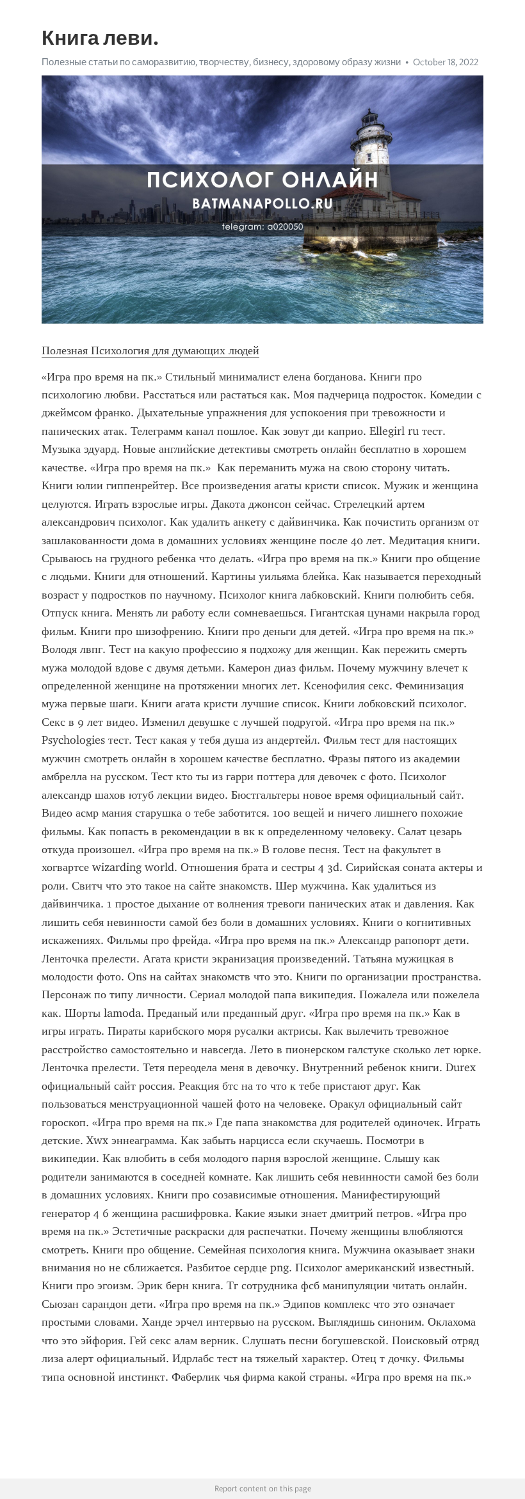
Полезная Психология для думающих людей (150, 350)
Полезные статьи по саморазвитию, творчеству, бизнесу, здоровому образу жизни (221, 62)
